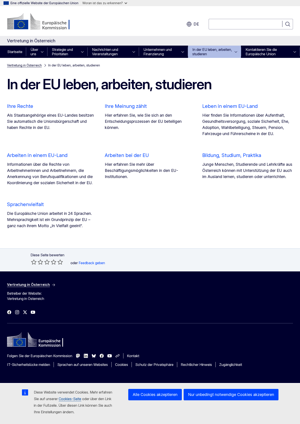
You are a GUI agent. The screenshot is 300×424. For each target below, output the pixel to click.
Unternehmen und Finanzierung (157, 51)
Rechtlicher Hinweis (196, 364)
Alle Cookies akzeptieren (155, 394)
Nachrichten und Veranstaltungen (105, 51)
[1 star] (34, 262)
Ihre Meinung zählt (126, 106)
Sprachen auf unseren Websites (82, 364)
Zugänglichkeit (230, 364)
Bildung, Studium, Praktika (231, 155)
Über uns (34, 51)
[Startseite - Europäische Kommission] (42, 22)
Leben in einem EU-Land (230, 106)
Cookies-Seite (70, 399)
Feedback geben (92, 263)
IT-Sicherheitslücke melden (28, 364)
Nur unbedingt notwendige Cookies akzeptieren (231, 394)
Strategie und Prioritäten (62, 51)
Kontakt (133, 356)
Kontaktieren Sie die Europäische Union (261, 51)
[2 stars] (37, 262)
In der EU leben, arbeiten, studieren (212, 51)
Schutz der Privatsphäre (154, 364)
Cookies (121, 364)
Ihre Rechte (20, 106)
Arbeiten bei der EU (127, 155)
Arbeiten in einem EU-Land (37, 155)
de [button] (196, 24)
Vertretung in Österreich (24, 65)
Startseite (14, 52)
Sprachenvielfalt (25, 204)
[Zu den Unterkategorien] (43, 52)
